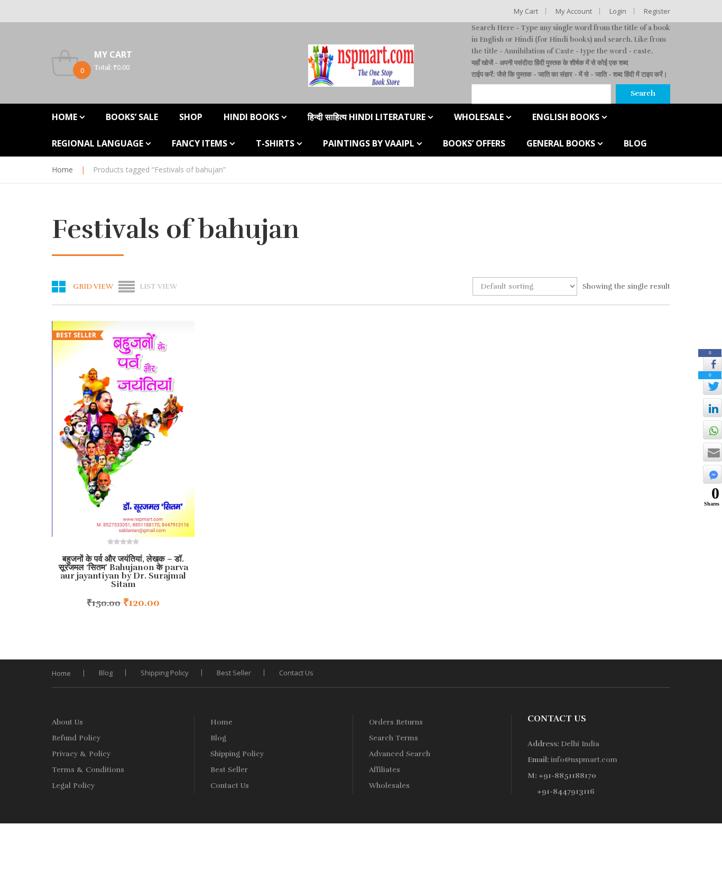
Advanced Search (399, 753)
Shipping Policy (165, 672)
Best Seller (234, 672)
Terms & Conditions (88, 769)
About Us (67, 722)
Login (617, 11)
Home (62, 169)
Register (657, 11)
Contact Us (296, 672)
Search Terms (393, 738)
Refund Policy (76, 738)
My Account (574, 11)
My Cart (526, 11)
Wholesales (389, 785)
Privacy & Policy (81, 753)
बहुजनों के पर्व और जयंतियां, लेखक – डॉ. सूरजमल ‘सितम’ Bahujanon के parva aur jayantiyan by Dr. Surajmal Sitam (123, 572)
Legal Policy (73, 785)
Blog (106, 672)
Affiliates (384, 769)
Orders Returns (396, 722)
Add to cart (96, 603)
